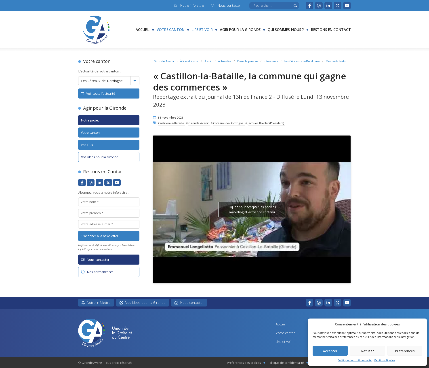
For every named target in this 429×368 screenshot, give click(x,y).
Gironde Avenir (164, 61)
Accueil (142, 29)
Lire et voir (202, 29)
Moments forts (336, 61)
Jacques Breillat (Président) (266, 123)
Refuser (367, 351)
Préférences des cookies (244, 363)
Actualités (224, 61)
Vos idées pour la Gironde (99, 157)
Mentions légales (384, 360)
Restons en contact (331, 29)
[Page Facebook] (309, 5)
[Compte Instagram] (319, 5)
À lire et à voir (189, 61)
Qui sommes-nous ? (286, 29)
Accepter (330, 351)
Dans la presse (247, 61)
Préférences (405, 351)
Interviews (271, 61)
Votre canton (171, 29)
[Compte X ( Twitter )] (337, 5)
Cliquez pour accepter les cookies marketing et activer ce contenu (252, 209)
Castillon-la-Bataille (171, 123)
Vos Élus (87, 145)
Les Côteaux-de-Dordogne (302, 61)
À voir (208, 61)
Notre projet (90, 120)
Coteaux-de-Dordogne (228, 123)
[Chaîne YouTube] (347, 5)
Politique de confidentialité (355, 360)
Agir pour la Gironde (240, 29)
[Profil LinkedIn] (328, 5)
